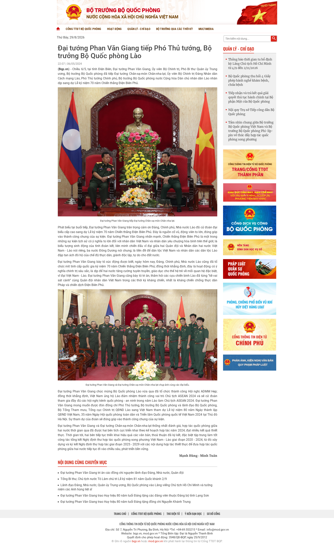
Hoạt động (114, 29)
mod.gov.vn (155, 541)
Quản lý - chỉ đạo (138, 29)
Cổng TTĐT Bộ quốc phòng (83, 29)
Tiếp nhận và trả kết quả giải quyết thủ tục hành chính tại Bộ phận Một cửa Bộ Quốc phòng (250, 97)
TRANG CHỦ (120, 514)
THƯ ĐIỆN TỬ (173, 514)
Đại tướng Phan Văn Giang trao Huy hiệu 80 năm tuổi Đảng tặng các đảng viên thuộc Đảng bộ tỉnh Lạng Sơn (134, 495)
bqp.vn (136, 541)
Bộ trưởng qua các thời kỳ (174, 29)
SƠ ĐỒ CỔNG (213, 514)
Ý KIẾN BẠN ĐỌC (193, 514)
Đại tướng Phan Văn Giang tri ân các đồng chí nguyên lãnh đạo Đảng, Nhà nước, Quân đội (122, 473)
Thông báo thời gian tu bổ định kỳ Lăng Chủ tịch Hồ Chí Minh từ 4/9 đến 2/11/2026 (250, 64)
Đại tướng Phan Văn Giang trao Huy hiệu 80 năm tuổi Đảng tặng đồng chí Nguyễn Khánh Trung (125, 502)
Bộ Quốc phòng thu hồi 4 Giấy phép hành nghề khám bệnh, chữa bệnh (249, 80)
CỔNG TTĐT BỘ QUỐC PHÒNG (146, 514)
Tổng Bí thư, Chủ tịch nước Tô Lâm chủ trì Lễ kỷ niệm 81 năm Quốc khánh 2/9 (113, 479)
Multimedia (206, 29)
